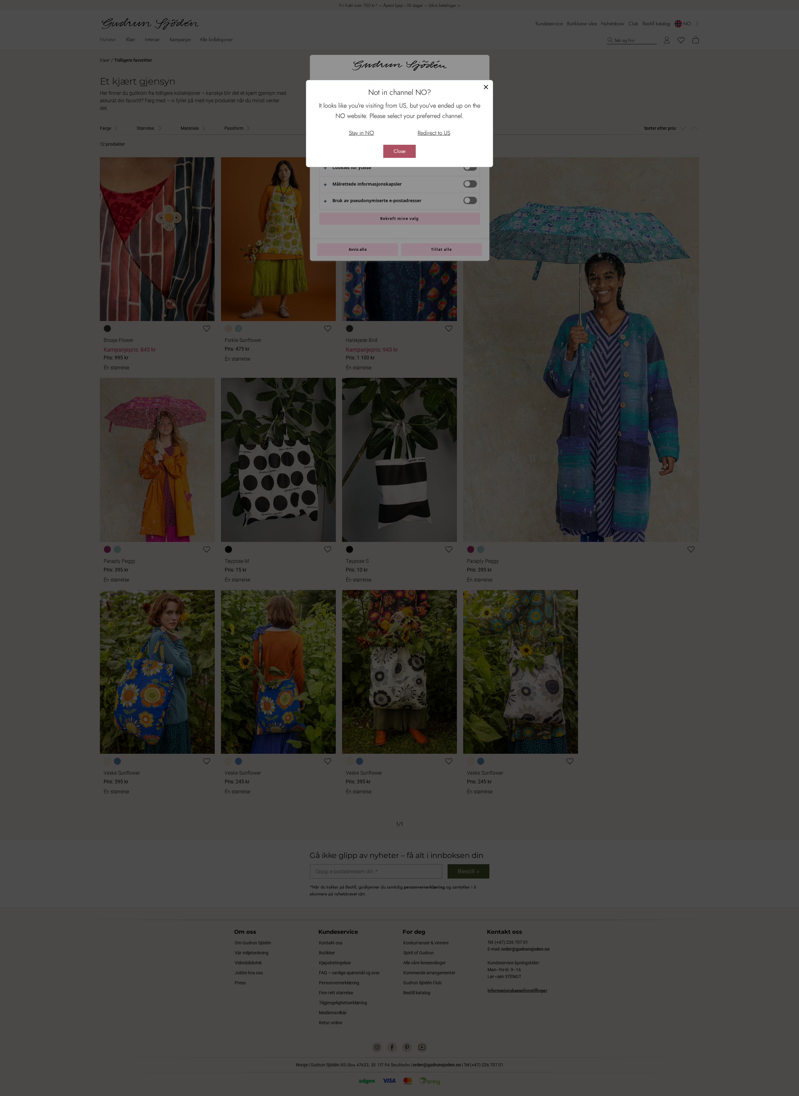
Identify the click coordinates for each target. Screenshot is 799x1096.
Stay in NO (361, 133)
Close (399, 151)
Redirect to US (434, 133)
